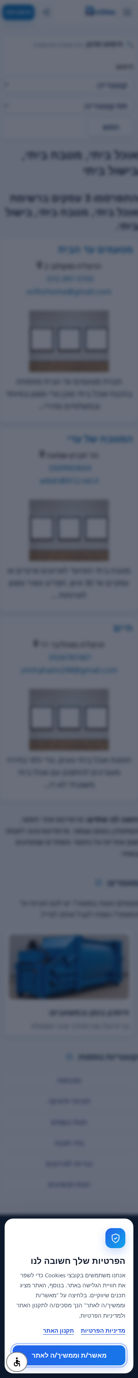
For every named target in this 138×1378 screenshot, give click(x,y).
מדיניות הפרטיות (103, 1330)
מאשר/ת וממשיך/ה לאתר (69, 1355)
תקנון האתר (58, 1330)
